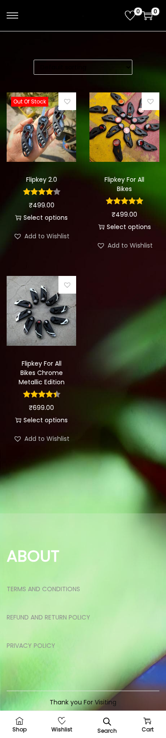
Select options (45, 217)
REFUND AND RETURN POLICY (48, 617)
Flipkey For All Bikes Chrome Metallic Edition (42, 372)
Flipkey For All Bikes (124, 184)
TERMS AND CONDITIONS (43, 589)
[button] (67, 101)
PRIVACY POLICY (31, 645)
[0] (130, 15)
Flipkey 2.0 (41, 179)
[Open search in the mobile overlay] (107, 720)
